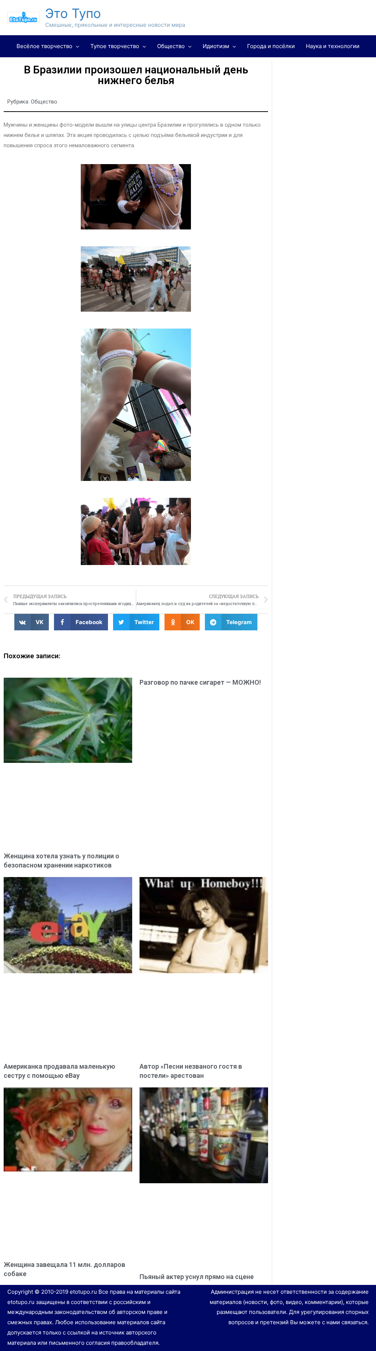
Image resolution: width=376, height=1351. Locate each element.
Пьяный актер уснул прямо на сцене (197, 1277)
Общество (44, 101)
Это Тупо (73, 13)
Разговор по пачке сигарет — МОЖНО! (200, 682)
